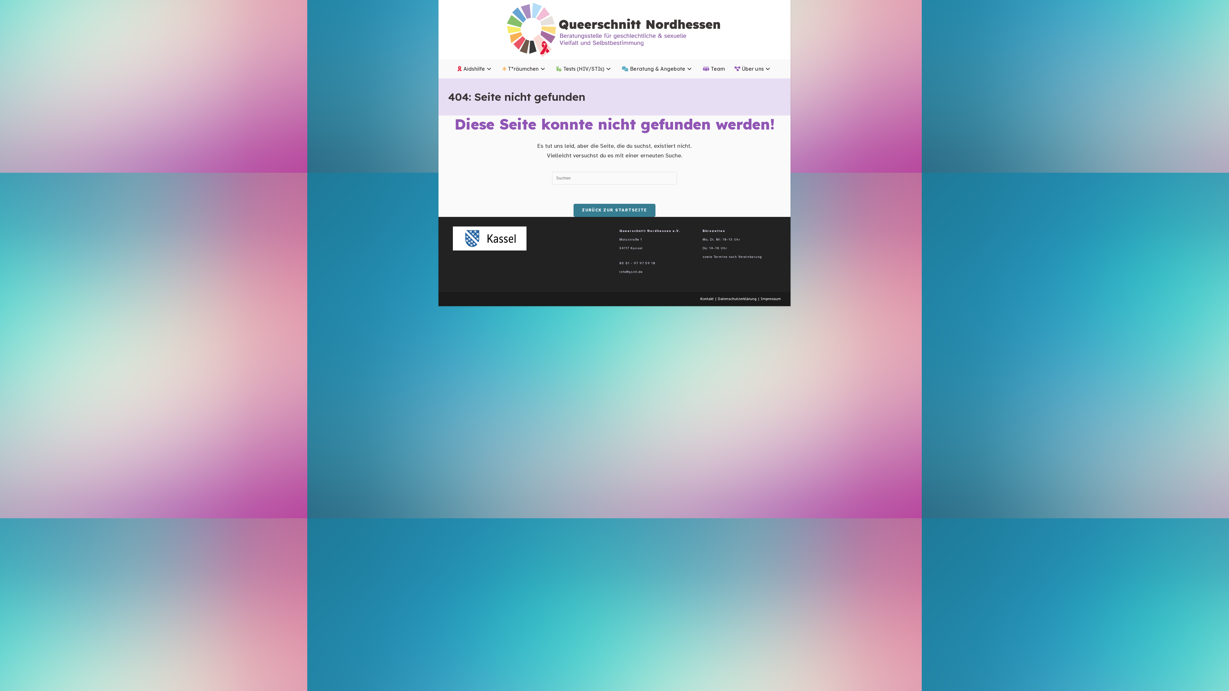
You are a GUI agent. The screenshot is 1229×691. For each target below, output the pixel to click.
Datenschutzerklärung (737, 299)
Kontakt (707, 299)
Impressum (771, 299)
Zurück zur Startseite (614, 210)
